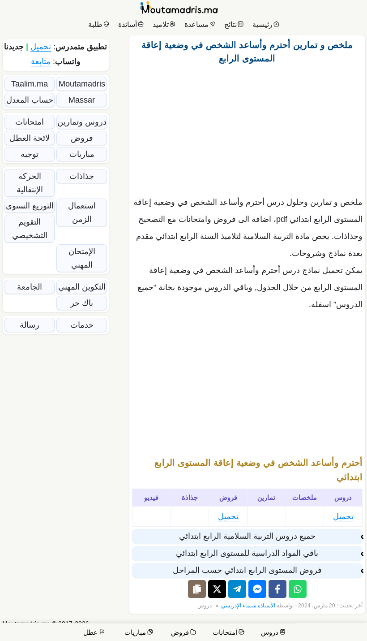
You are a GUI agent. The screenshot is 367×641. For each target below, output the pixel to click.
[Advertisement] (247, 128)
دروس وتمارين (82, 121)
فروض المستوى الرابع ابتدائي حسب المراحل (247, 570)
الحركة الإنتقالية (30, 183)
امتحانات (29, 121)
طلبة (95, 24)
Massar (81, 99)
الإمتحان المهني (81, 258)
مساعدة (196, 24)
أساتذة (127, 24)
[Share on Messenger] (257, 589)
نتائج (230, 24)
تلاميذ (161, 24)
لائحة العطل (29, 138)
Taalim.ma (29, 83)
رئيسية (262, 24)
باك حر (81, 303)
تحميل (343, 516)
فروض (82, 138)
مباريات (81, 154)
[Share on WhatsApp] (298, 589)
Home (352, 627)
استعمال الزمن (82, 212)
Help (303, 627)
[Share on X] (217, 589)
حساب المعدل (29, 99)
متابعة (41, 61)
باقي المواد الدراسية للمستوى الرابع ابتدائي (247, 553)
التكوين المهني (82, 286)
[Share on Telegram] (237, 589)
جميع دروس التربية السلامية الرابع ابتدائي (247, 536)
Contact (328, 627)
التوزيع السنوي (30, 205)
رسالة (29, 324)
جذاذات (81, 176)
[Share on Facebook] (277, 589)
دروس (204, 605)
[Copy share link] (197, 589)
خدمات (82, 324)
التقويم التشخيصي (29, 228)
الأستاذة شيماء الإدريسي (248, 605)
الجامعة (29, 286)
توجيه (29, 154)
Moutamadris (82, 83)
